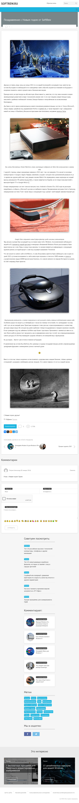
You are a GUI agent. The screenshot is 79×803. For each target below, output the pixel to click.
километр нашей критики (21, 244)
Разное (14, 419)
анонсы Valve (61, 111)
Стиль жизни (28, 718)
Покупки (39, 712)
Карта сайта (8, 793)
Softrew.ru (9, 3)
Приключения (48, 712)
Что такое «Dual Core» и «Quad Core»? (43, 681)
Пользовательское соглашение (39, 793)
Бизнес (33, 698)
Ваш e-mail (47, 489)
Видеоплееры (42, 698)
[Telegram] (16, 432)
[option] (23, 447)
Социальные (45, 715)
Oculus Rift (28, 180)
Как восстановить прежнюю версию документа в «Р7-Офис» (36, 590)
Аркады (27, 698)
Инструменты (47, 701)
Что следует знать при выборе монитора (42, 666)
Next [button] (74, 446)
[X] (8, 432)
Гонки (39, 701)
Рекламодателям (20, 793)
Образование (41, 708)
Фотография (38, 718)
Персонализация (30, 712)
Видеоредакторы (30, 701)
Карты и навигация (30, 705)
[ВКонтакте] (5, 432)
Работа (27, 715)
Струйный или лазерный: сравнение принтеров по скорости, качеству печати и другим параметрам (39, 577)
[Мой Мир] (13, 432)
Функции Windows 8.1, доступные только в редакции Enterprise (42, 624)
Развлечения (35, 715)
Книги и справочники (44, 705)
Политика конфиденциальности (63, 793)
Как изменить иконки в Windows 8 (42, 637)
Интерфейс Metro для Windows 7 (42, 652)
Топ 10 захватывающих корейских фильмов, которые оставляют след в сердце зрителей (37, 564)
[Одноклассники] (11, 432)
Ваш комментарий (11, 507)
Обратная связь (51, 3)
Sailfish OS (42, 109)
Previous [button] (5, 446)
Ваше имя (9, 489)
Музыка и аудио (30, 708)
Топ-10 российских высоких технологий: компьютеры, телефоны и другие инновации (38, 551)
